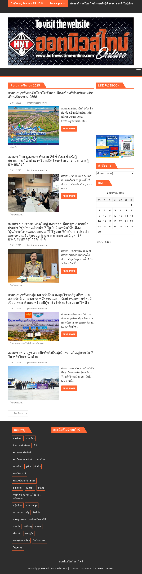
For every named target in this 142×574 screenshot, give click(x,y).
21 (126, 221)
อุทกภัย (16, 526)
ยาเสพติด (17, 487)
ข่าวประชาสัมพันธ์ (22, 452)
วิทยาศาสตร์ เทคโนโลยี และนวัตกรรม (27, 343)
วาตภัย (41, 487)
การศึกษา (18, 438)
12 (115, 215)
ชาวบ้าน (41, 459)
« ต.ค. (99, 241)
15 (131, 215)
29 (131, 226)
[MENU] (138, 71)
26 (115, 226)
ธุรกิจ (28, 466)
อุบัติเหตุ (28, 526)
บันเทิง (37, 466)
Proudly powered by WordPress (47, 568)
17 (104, 221)
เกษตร (38, 526)
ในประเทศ (18, 547)
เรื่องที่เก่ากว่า (20, 413)
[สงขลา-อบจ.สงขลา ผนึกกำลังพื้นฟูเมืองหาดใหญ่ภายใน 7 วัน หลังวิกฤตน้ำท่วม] (33, 368)
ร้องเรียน (30, 487)
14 (126, 215)
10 (104, 215)
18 (110, 221)
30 (99, 231)
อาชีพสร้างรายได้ (37, 519)
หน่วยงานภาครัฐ (21, 512)
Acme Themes (105, 568)
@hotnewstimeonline (37, 102)
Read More (69, 128)
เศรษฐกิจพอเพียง (21, 540)
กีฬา (36, 445)
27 (120, 226)
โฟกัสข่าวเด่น (16, 214)
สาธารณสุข (31, 505)
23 (99, 226)
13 (120, 215)
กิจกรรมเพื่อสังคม (21, 445)
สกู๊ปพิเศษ (18, 505)
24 (104, 226)
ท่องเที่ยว (14, 147)
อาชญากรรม (19, 519)
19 (115, 221)
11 (110, 215)
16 (99, 221)
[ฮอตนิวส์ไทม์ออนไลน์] (11, 71)
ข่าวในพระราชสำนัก (23, 459)
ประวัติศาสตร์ (19, 473)
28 (126, 226)
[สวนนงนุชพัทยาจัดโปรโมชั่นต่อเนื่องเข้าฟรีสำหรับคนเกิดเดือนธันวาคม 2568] (33, 108)
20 (120, 221)
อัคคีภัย (36, 512)
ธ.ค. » (108, 241)
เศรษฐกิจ (29, 533)
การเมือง (30, 438)
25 (110, 226)
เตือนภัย (17, 533)
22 (131, 221)
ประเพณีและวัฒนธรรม (24, 480)
